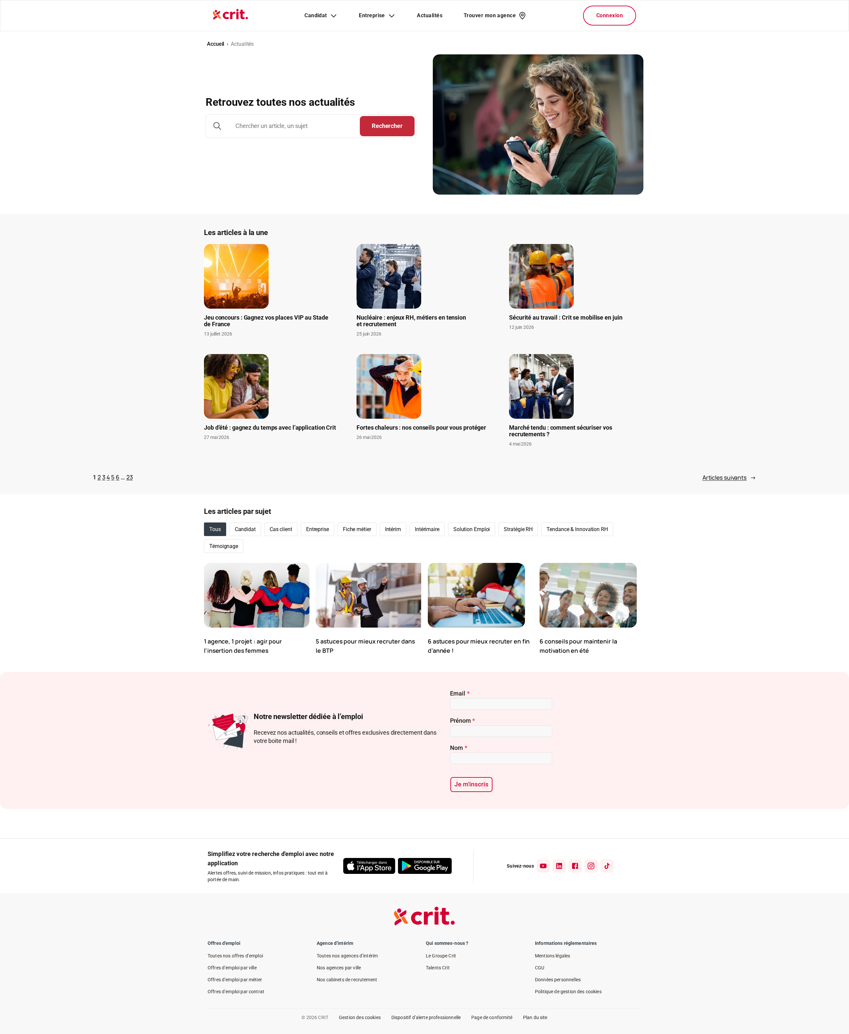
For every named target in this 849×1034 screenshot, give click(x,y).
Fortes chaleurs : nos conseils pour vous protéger (421, 427)
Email (459, 693)
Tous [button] (215, 529)
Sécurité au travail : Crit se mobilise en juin (565, 317)
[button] (245, 529)
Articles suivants (729, 477)
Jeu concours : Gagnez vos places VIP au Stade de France (266, 321)
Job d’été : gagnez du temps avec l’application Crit (270, 427)
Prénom (462, 720)
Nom (458, 747)
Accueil (215, 44)
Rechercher (387, 125)
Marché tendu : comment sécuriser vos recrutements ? (560, 431)
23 (129, 477)
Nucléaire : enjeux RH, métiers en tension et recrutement (411, 321)
